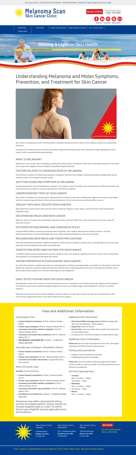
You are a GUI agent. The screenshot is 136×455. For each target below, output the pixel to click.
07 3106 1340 (84, 436)
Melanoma (86, 197)
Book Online (107, 425)
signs (27, 186)
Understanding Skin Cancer (42, 50)
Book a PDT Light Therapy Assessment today (94, 3)
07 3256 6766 (40, 436)
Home (28, 50)
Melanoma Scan (21, 294)
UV (64, 175)
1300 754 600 (52, 297)
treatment (81, 268)
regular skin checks (50, 257)
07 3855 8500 (62, 436)
